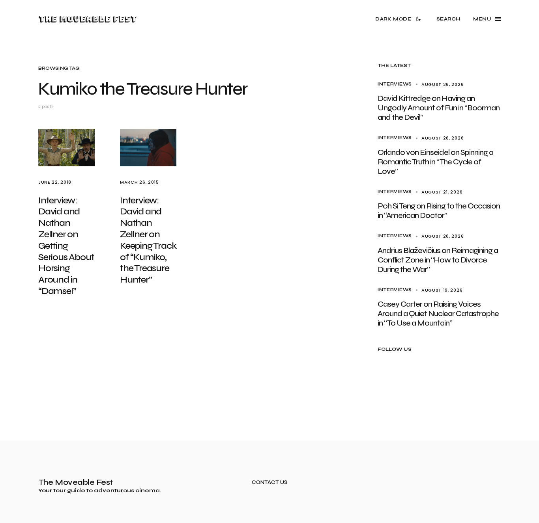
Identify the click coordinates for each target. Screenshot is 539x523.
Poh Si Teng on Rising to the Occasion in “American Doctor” (439, 210)
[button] (400, 19)
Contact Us (270, 482)
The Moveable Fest (87, 19)
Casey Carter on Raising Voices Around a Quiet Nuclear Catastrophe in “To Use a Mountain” (438, 313)
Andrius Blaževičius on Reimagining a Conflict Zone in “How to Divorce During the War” (438, 260)
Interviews (395, 84)
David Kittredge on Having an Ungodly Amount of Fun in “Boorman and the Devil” (439, 107)
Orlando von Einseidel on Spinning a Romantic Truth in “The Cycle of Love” (435, 161)
